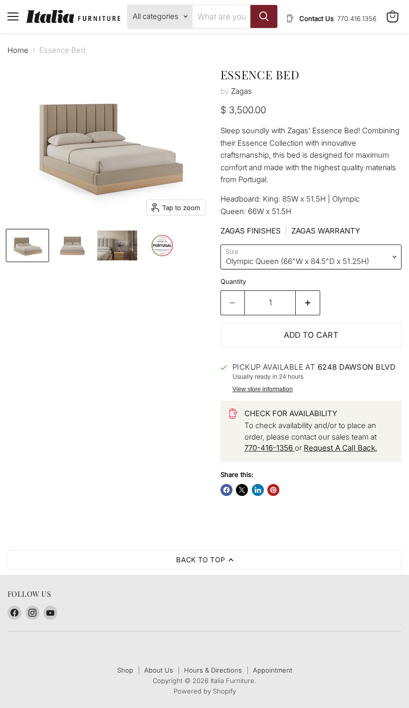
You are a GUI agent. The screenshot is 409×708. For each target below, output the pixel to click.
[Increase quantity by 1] (308, 302)
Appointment (272, 670)
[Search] (263, 16)
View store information (262, 389)
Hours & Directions (213, 670)
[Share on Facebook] (226, 490)
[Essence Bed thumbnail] (27, 245)
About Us (158, 670)
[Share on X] (242, 490)
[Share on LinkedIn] (258, 490)
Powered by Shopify (205, 691)
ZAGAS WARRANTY (325, 231)
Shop (125, 670)
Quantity (233, 281)
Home (17, 50)
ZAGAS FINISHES (250, 231)
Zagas (241, 91)
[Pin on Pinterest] (273, 490)
